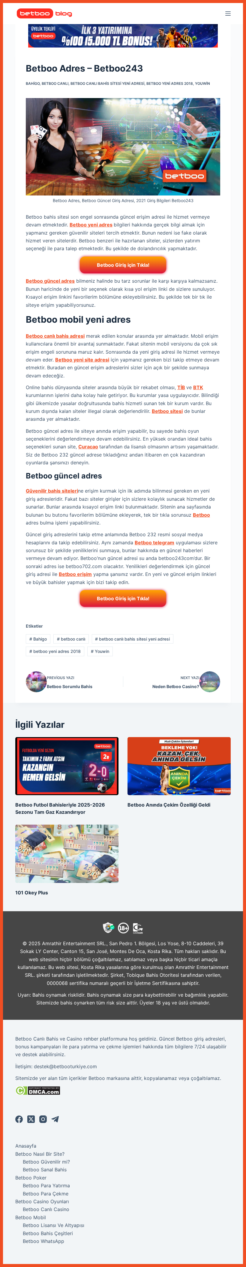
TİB (181, 387)
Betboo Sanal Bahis (45, 1170)
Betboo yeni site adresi (82, 360)
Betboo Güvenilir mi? (46, 1162)
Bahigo (33, 83)
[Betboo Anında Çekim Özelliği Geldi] (179, 766)
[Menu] (228, 13)
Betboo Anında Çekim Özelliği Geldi (169, 805)
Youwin (202, 83)
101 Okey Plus (31, 893)
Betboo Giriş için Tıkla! (123, 265)
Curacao (88, 447)
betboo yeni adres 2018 (169, 83)
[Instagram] (43, 1119)
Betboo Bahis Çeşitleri (48, 1233)
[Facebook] (19, 1119)
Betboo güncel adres (50, 281)
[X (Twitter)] (31, 1119)
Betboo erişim (75, 574)
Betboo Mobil (30, 1217)
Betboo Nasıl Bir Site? (39, 1154)
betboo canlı (55, 83)
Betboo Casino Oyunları (42, 1201)
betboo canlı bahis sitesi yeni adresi (107, 83)
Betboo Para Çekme (45, 1194)
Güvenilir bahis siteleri (52, 491)
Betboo (201, 515)
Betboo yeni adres (91, 225)
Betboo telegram (154, 543)
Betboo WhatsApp (43, 1241)
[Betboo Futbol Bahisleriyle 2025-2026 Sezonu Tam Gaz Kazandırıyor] (66, 766)
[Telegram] (55, 1119)
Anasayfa (25, 1146)
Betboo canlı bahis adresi (55, 336)
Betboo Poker (30, 1178)
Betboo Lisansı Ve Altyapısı (53, 1225)
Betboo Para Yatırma (46, 1185)
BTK (198, 387)
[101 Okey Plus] (66, 854)
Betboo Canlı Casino (46, 1209)
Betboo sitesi (167, 411)
